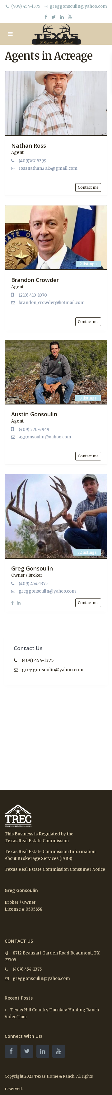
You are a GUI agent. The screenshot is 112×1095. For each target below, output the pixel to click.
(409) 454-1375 (25, 6)
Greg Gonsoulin (32, 568)
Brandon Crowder (35, 280)
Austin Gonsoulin (34, 414)
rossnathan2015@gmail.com (48, 168)
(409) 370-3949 (34, 429)
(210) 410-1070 (33, 295)
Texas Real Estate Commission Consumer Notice (55, 869)
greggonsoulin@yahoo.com (47, 591)
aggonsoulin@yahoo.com (45, 437)
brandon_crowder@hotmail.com (52, 302)
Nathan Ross (28, 145)
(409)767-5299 (32, 161)
